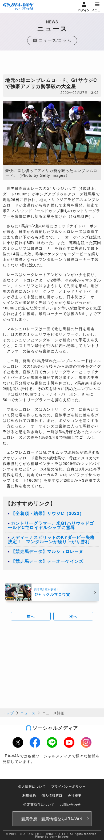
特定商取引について (39, 804)
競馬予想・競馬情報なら (51, 818)
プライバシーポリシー (68, 786)
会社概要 (75, 795)
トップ (8, 713)
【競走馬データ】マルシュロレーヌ (47, 551)
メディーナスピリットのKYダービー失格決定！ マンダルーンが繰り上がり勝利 (51, 539)
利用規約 (29, 795)
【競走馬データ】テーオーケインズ (47, 561)
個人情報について (32, 786)
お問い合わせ (70, 804)
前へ (31, 616)
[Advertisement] (52, 63)
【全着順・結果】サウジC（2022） (47, 513)
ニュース (28, 713)
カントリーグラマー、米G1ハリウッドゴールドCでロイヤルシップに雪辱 (51, 525)
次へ (73, 616)
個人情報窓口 (52, 795)
